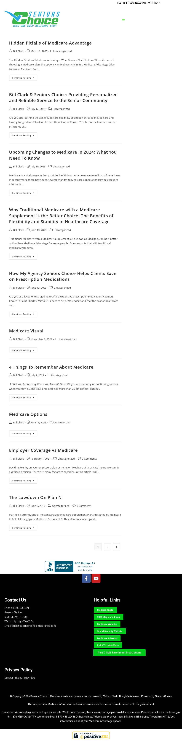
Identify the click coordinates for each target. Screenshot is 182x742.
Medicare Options (28, 414)
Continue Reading (24, 77)
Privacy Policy (18, 669)
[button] (123, 20)
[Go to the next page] (116, 546)
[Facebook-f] (86, 578)
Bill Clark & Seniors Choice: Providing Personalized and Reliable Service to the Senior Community (63, 97)
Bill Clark (18, 51)
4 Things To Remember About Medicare (51, 367)
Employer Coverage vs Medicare (43, 450)
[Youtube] (96, 578)
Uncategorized (63, 51)
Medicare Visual (26, 331)
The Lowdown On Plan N (35, 497)
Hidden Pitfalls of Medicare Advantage (50, 43)
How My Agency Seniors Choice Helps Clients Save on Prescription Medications (62, 276)
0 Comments (89, 458)
